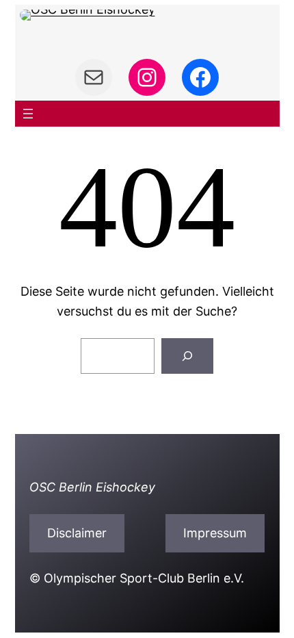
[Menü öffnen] (28, 113)
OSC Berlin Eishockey (92, 487)
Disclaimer (77, 533)
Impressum (215, 533)
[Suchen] (187, 356)
